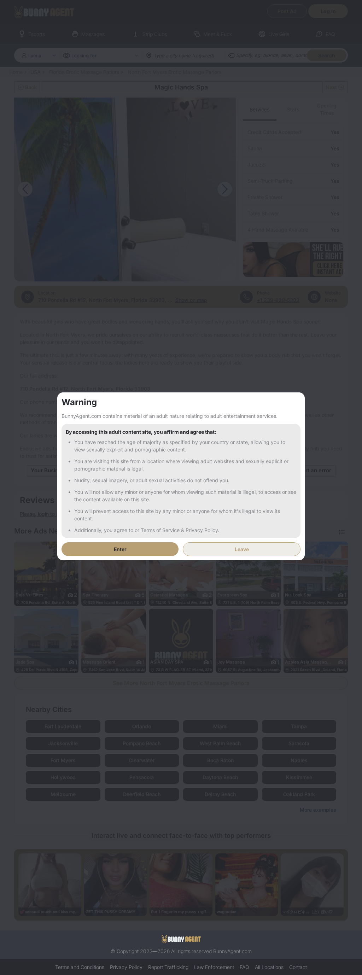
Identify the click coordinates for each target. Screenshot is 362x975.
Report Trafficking (168, 967)
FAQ (244, 967)
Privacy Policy (126, 967)
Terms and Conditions (79, 967)
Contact (298, 967)
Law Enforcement (214, 967)
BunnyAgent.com (232, 951)
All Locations (269, 967)
